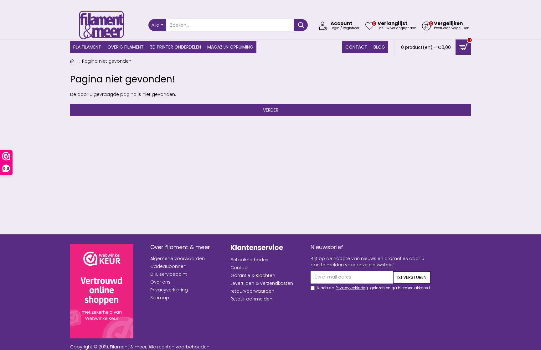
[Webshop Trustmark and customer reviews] (101, 291)
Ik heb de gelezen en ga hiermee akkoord (373, 287)
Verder (270, 110)
